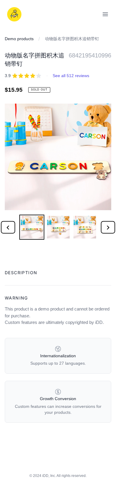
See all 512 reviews (71, 75)
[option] (31, 227)
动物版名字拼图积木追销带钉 (72, 38)
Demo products (19, 38)
